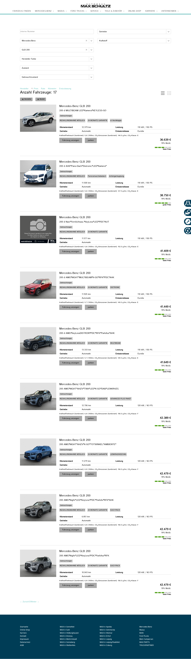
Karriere (23, 633)
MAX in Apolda (106, 627)
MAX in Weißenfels (67, 645)
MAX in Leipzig (106, 639)
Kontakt (23, 636)
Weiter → (35, 601)
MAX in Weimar (106, 633)
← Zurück (24, 601)
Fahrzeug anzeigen (70, 140)
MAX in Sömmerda (107, 630)
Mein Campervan (146, 639)
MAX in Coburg (106, 645)
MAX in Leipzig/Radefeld (110, 642)
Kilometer (52, 88)
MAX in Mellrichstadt (68, 639)
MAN (141, 633)
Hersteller (24, 88)
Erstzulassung (65, 88)
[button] (91, 40)
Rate (43, 88)
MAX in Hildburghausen (69, 633)
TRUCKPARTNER (146, 645)
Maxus (142, 630)
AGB (22, 645)
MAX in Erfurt (105, 636)
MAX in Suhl (65, 630)
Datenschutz (25, 642)
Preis (36, 88)
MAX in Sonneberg (67, 642)
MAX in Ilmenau (66, 636)
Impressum (24, 639)
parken (91, 140)
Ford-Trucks (144, 636)
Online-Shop (25, 630)
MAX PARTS (144, 642)
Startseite (24, 627)
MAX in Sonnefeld (67, 627)
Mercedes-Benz (145, 627)
